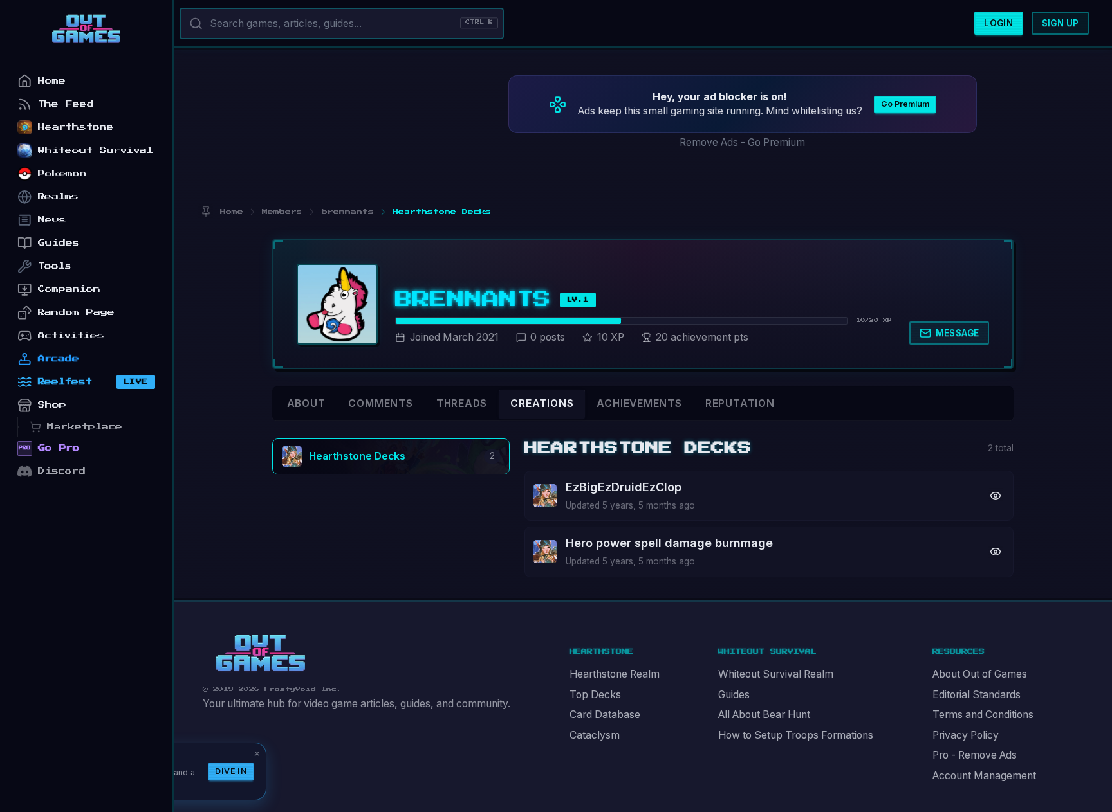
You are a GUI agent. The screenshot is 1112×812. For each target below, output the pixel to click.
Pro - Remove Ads (974, 755)
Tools (55, 265)
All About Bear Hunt (764, 714)
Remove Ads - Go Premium (742, 142)
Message (957, 333)
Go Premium (905, 104)
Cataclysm (595, 735)
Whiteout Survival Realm (775, 674)
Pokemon (62, 173)
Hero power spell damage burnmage (669, 543)
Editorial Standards (976, 695)
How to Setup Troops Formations (795, 735)
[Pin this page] (205, 212)
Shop (52, 404)
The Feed (66, 103)
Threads (462, 403)
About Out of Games (979, 674)
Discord (62, 470)
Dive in (231, 771)
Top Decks (595, 695)
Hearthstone (76, 127)
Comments (380, 403)
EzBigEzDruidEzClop (623, 487)
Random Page (76, 312)
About (306, 403)
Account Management (984, 776)
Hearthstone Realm (615, 674)
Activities (71, 335)
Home (52, 80)
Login (998, 23)
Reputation (740, 403)
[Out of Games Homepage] (261, 653)
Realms (58, 196)
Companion (69, 289)
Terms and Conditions (982, 714)
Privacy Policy (965, 735)
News (52, 219)
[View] (996, 495)
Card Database (605, 714)
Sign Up (1060, 23)
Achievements (639, 403)
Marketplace (84, 426)
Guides (734, 695)
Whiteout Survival (95, 150)
